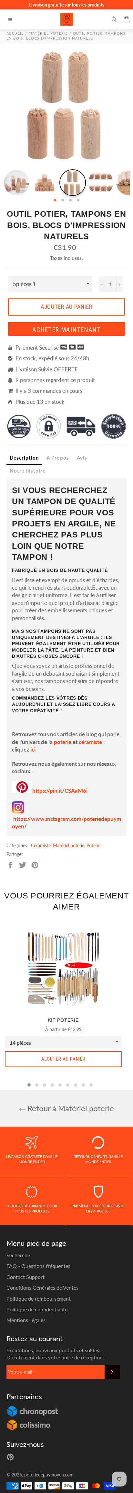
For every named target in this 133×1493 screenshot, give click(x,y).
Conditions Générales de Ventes (42, 1287)
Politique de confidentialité (36, 1309)
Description (24, 458)
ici (33, 749)
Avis (82, 458)
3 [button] (70, 200)
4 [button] (78, 200)
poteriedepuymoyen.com (49, 1474)
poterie (62, 742)
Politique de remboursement (38, 1298)
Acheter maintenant (66, 330)
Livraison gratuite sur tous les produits (66, 4)
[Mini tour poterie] (22, 790)
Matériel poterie (68, 845)
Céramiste (41, 845)
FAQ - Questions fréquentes (38, 1266)
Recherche (18, 1255)
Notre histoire (28, 471)
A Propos (57, 458)
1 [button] (55, 200)
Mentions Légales (26, 1320)
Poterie (93, 845)
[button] (29, 1085)
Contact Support (25, 1277)
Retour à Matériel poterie (70, 1108)
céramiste (90, 742)
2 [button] (62, 200)
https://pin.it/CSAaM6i (59, 790)
